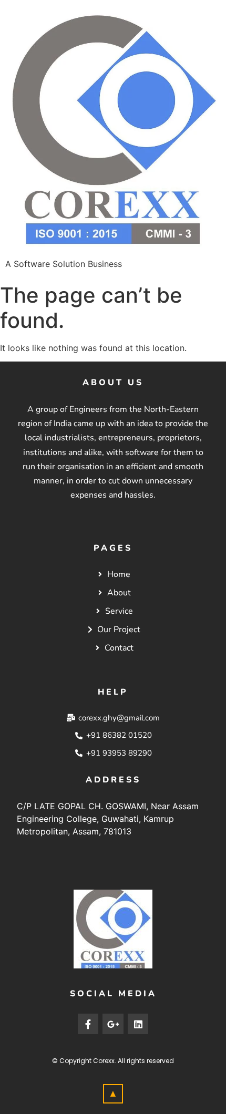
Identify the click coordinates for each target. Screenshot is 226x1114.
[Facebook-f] (88, 1024)
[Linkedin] (138, 1024)
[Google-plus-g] (113, 1024)
